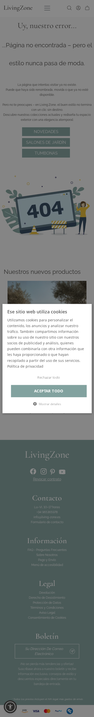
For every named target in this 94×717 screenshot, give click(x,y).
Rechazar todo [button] (48, 377)
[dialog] (46, 358)
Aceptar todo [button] (48, 391)
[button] (47, 404)
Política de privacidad (25, 366)
